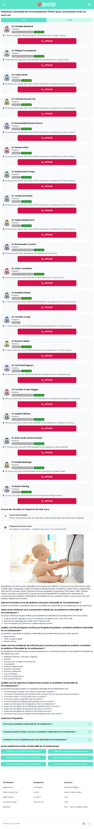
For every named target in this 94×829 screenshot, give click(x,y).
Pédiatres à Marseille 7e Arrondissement (70, 764)
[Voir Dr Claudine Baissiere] (47, 34)
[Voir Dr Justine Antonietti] (47, 204)
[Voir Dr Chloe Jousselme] (47, 276)
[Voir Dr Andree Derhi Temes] (47, 179)
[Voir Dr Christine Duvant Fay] (47, 107)
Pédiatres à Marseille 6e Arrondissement (23, 751)
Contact (37, 797)
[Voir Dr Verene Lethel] (47, 155)
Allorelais (6, 807)
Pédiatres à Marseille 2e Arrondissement (23, 764)
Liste (24, 20)
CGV (66, 802)
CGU (66, 797)
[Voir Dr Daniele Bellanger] (47, 470)
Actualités (38, 787)
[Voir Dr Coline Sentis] (47, 83)
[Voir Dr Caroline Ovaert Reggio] (47, 397)
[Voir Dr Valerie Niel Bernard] (47, 228)
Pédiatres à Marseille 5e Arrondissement (23, 757)
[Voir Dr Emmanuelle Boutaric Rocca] (47, 131)
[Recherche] (90, 4)
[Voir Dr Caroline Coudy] (47, 325)
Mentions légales (71, 787)
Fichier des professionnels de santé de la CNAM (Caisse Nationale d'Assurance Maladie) (46, 518)
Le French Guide (10, 802)
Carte (69, 20)
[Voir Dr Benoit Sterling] (47, 494)
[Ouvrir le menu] (4, 4)
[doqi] (46, 4)
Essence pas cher (10, 792)
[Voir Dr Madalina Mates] (47, 301)
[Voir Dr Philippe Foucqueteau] (47, 58)
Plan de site (38, 802)
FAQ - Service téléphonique (76, 807)
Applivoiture (8, 787)
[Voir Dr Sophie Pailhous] (47, 422)
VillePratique (8, 797)
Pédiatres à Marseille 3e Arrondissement (70, 751)
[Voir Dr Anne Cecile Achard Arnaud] (47, 446)
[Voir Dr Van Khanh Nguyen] (47, 373)
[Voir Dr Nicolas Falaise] (47, 349)
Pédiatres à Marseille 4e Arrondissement (70, 757)
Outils (36, 792)
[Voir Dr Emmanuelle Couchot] (47, 252)
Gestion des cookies (72, 792)
